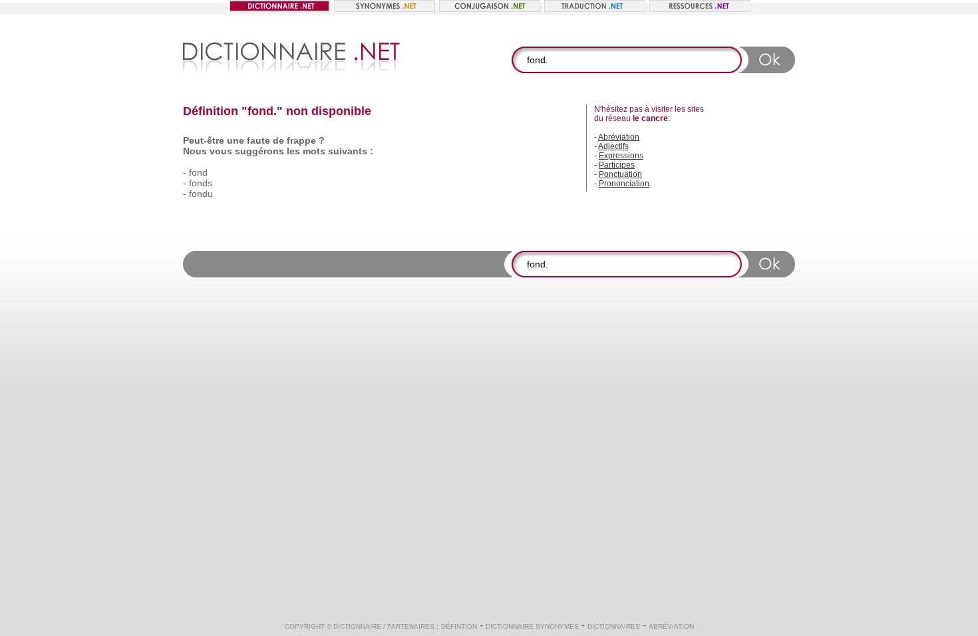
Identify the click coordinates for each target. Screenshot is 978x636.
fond (198, 172)
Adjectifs (613, 146)
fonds (200, 183)
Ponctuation (620, 174)
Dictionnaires (613, 626)
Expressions (621, 155)
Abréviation (618, 137)
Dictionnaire (357, 626)
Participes (617, 165)
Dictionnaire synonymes (532, 626)
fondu (201, 193)
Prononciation (624, 183)
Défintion (459, 626)
